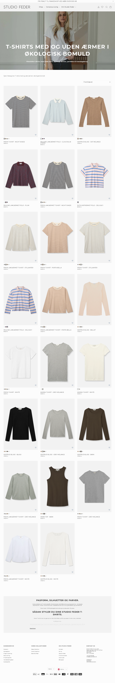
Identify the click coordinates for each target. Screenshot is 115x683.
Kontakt (61, 649)
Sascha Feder (62, 653)
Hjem (5, 76)
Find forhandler (63, 655)
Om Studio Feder (68, 7)
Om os (60, 651)
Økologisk (61, 659)
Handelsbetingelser (8, 659)
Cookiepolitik (7, 662)
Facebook (89, 660)
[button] (35, 135)
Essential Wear (35, 653)
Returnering (7, 655)
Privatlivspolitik (7, 657)
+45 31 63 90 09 (90, 655)
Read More (33, 628)
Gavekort (6, 649)
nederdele (73, 624)
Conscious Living (52, 7)
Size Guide (61, 657)
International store (91, 661)
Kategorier (11, 76)
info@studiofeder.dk (92, 656)
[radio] (4, 138)
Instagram (89, 659)
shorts (79, 624)
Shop (41, 7)
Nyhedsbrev (7, 651)
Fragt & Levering (8, 653)
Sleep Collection (35, 649)
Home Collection (35, 651)
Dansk (50, 669)
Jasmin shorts (44, 625)
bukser (69, 624)
